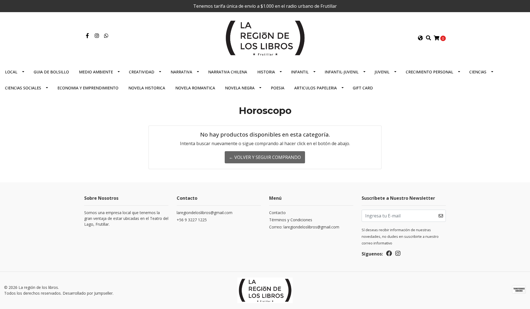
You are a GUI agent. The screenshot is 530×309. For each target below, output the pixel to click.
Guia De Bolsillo (51, 71)
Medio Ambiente (96, 71)
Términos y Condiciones (290, 219)
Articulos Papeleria (315, 87)
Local (11, 71)
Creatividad (141, 71)
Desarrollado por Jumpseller (88, 293)
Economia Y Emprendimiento (87, 87)
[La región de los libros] (265, 37)
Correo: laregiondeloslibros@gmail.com (304, 227)
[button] (420, 38)
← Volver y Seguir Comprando (265, 157)
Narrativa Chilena (227, 71)
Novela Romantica (195, 87)
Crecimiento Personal (429, 71)
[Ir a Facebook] (87, 36)
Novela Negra (240, 87)
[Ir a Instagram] (97, 36)
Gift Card (363, 87)
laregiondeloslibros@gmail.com (204, 212)
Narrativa (181, 71)
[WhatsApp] (106, 36)
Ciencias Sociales (23, 87)
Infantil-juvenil (342, 71)
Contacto (277, 212)
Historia (266, 71)
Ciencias (477, 71)
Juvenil (382, 71)
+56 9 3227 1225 (192, 219)
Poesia (277, 87)
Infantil (300, 71)
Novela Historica (146, 87)
